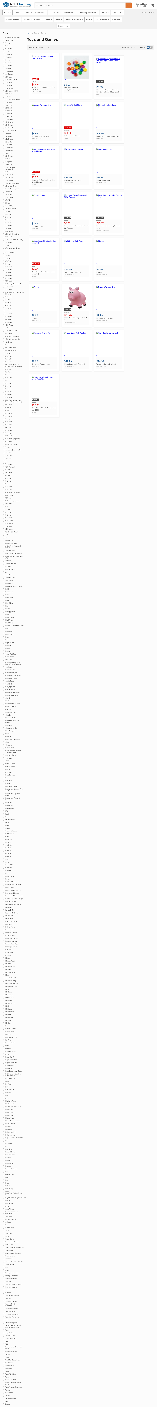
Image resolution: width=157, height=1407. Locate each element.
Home (58, 19)
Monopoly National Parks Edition (108, 136)
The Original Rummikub (72, 180)
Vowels (34, 318)
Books (7, 13)
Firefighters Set (37, 226)
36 (131, 47)
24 (128, 47)
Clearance (116, 19)
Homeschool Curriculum (34, 13)
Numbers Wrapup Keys (104, 318)
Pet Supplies (63, 26)
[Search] (129, 5)
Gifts (88, 19)
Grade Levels (69, 13)
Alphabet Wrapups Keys (40, 136)
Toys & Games (101, 19)
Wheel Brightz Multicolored (106, 364)
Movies (105, 13)
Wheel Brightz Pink (103, 180)
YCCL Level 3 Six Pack (72, 272)
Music (17, 13)
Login (144, 12)
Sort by (31, 47)
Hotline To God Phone (72, 136)
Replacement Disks (71, 87)
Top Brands (54, 13)
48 (134, 47)
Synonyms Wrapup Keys (41, 364)
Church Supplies (13, 19)
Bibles (47, 19)
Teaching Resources (88, 13)
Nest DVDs (117, 13)
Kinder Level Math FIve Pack (74, 364)
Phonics (99, 272)
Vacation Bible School (32, 19)
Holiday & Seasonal (73, 19)
